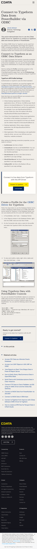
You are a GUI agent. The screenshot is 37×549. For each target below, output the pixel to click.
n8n (20, 522)
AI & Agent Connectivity (7, 489)
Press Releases (23, 486)
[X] (6, 436)
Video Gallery (4, 528)
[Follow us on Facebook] (29, 30)
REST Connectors (5, 466)
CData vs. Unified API (6, 497)
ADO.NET (3, 458)
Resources (4, 520)
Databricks (22, 514)
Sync (20, 453)
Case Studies (4, 514)
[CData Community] (12, 436)
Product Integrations (6, 486)
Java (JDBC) (4, 455)
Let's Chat (6, 442)
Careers (21, 500)
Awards (21, 492)
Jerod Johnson (12, 28)
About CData (22, 484)
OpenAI (21, 525)
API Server (4, 463)
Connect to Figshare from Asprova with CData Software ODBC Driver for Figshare (20, 401)
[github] (9, 436)
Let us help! (18, 188)
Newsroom (22, 489)
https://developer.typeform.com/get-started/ (14, 93)
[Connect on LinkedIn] (35, 30)
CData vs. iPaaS (5, 494)
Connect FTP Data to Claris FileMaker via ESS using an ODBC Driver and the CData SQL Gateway (19, 387)
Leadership (22, 494)
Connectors (4, 484)
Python (3, 461)
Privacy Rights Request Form (8, 543)
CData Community (6, 512)
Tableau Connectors (6, 474)
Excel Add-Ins (5, 469)
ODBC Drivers (4, 453)
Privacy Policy (16, 541)
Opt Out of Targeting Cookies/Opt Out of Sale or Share (18, 547)
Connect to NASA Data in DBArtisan (16, 397)
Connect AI (22, 455)
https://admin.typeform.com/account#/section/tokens (16, 87)
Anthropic (22, 512)
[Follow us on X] (32, 30)
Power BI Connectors (6, 471)
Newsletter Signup (6, 522)
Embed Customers (6, 492)
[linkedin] (2, 436)
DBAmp (21, 461)
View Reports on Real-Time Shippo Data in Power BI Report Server (19, 370)
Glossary (3, 525)
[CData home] (7, 2)
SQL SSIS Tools (23, 458)
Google (21, 517)
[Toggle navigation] (33, 2)
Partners (21, 497)
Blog (2, 517)
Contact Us (22, 502)
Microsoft (21, 520)
